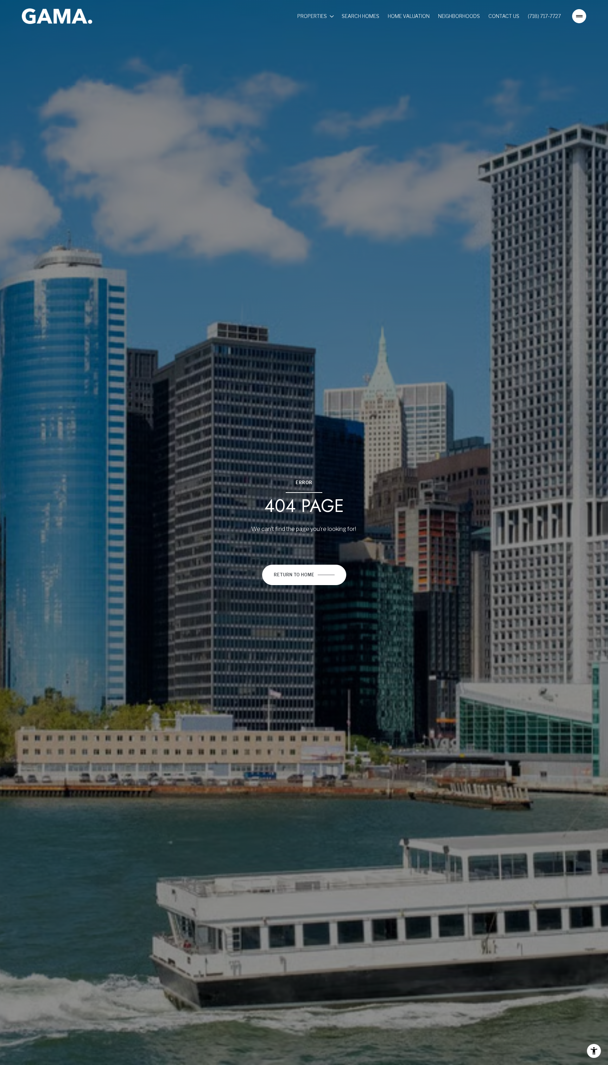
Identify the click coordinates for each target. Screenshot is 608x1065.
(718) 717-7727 (544, 16)
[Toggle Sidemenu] (579, 16)
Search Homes (360, 16)
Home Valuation (409, 16)
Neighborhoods (459, 16)
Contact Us (503, 16)
